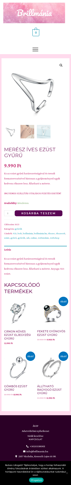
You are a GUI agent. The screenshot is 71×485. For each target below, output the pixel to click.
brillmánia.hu (40, 233)
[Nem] (67, 473)
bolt (20, 233)
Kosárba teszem (38, 213)
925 (15, 233)
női (27, 237)
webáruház (43, 237)
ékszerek (60, 233)
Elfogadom (36, 480)
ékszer (51, 233)
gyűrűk (18, 228)
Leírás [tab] (7, 249)
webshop (54, 237)
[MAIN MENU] (35, 46)
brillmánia (28, 233)
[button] (61, 65)
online (34, 237)
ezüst (6, 237)
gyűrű (14, 237)
